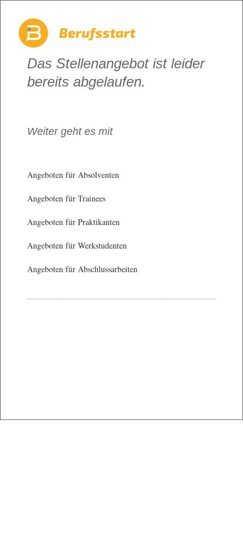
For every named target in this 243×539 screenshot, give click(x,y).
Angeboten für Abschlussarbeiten (82, 269)
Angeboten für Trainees (66, 198)
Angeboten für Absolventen (73, 174)
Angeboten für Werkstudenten (77, 245)
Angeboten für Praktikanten (73, 221)
